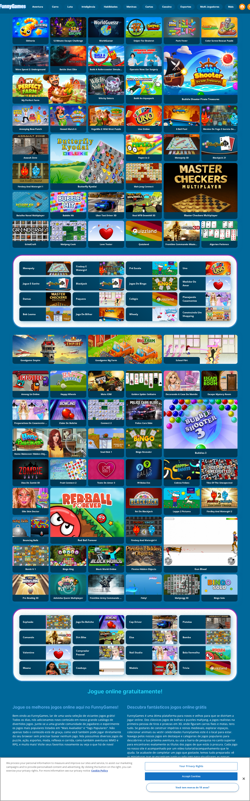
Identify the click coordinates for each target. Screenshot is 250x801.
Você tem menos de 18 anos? (192, 787)
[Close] (243, 778)
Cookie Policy (99, 770)
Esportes (185, 6)
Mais (231, 6)
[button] (242, 7)
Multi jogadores (209, 6)
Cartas (149, 6)
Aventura (37, 6)
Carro (55, 6)
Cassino (167, 6)
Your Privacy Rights (191, 766)
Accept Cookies (191, 776)
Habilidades (111, 6)
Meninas (132, 6)
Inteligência (88, 6)
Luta (70, 6)
